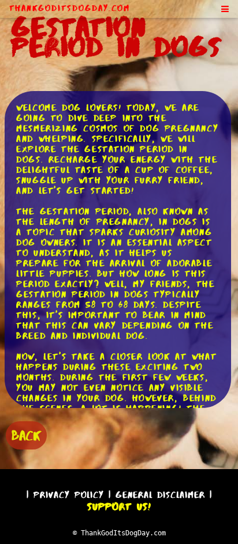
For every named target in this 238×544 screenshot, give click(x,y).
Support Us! (119, 506)
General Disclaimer (160, 494)
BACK (26, 435)
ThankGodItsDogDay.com (69, 8)
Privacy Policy (69, 494)
